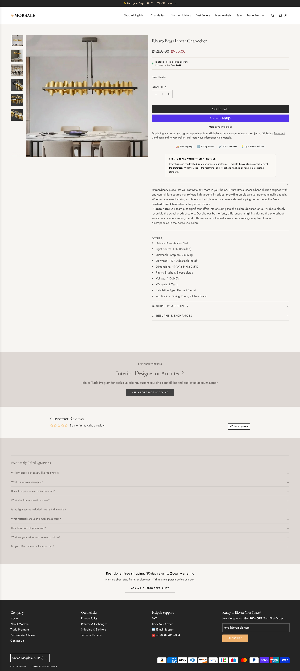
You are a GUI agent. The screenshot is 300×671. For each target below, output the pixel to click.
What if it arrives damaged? (27, 482)
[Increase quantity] (168, 94)
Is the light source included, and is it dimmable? (38, 509)
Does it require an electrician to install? (33, 491)
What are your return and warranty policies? (35, 537)
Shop (170, 3)
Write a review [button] (239, 426)
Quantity (159, 87)
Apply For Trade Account (150, 392)
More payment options (220, 126)
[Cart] (280, 15)
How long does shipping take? (28, 528)
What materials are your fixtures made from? (36, 519)
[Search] (272, 15)
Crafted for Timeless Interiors (44, 666)
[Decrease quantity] (156, 94)
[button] (28, 96)
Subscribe (235, 638)
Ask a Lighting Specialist (150, 588)
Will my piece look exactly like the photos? (35, 473)
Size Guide (159, 77)
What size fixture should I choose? (30, 500)
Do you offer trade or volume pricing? (32, 546)
